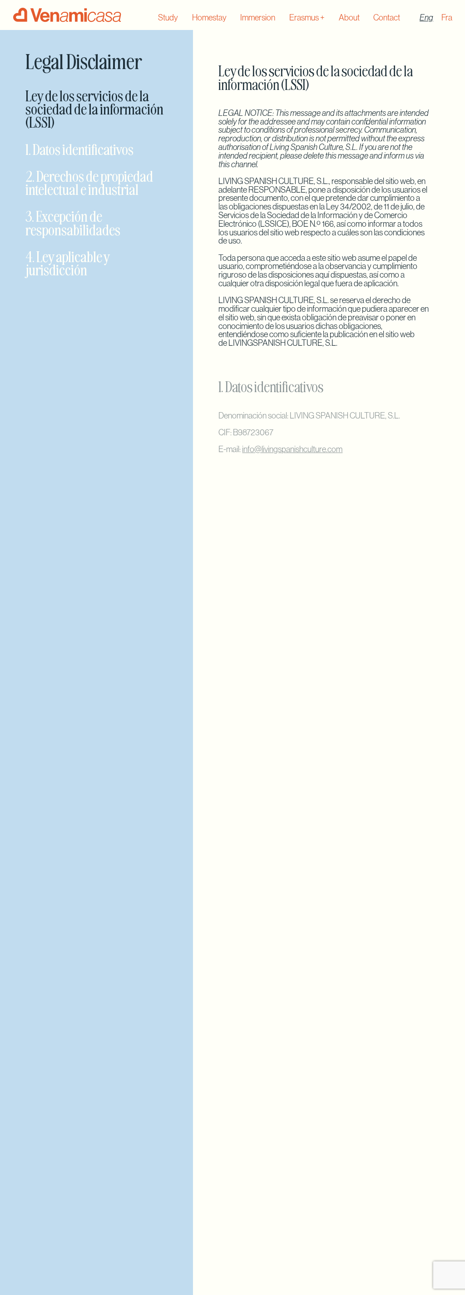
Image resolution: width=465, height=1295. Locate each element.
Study (168, 17)
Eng (426, 17)
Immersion (257, 17)
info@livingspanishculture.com (292, 449)
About (349, 17)
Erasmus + (307, 17)
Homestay (209, 17)
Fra (446, 17)
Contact (386, 17)
